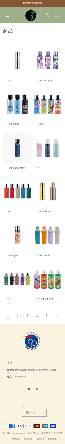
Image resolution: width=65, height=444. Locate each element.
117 (38, 168)
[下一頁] (57, 316)
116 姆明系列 (12, 124)
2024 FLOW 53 (43, 255)
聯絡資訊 (16, 438)
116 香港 (40, 124)
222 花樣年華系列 (44, 299)
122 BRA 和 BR (43, 211)
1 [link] (8, 315)
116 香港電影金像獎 (15, 168)
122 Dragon (12, 255)
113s (8, 80)
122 (8, 211)
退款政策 (28, 438)
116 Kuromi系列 (44, 80)
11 (47, 315)
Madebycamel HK (21, 433)
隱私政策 (58, 433)
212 (8, 299)
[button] (7, 15)
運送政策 (52, 438)
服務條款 (40, 438)
